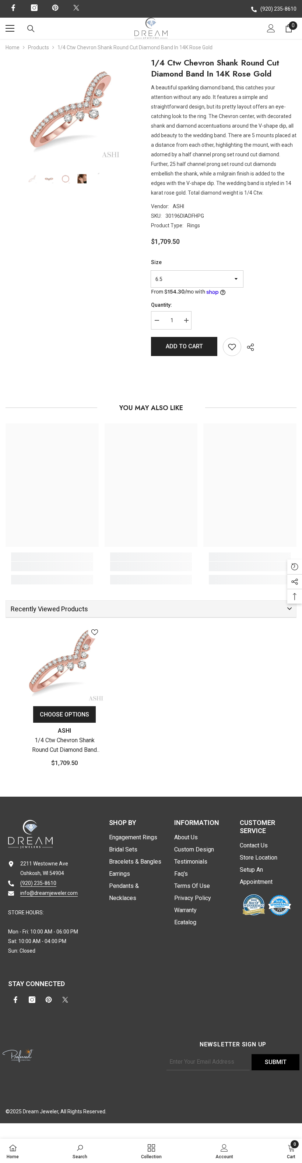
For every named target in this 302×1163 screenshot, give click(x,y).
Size (156, 262)
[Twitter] (76, 7)
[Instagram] (34, 7)
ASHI (178, 206)
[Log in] (271, 28)
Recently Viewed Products (49, 609)
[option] (73, 111)
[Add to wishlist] (232, 347)
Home (13, 47)
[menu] (10, 28)
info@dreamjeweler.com (49, 893)
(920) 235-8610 (278, 9)
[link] (52, 566)
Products (38, 47)
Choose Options (64, 714)
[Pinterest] (55, 7)
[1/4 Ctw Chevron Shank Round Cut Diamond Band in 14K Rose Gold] (64, 662)
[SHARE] (247, 347)
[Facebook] (13, 7)
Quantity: (161, 305)
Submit (276, 1062)
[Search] (31, 28)
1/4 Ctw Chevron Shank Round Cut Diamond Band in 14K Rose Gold (64, 746)
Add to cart (184, 346)
